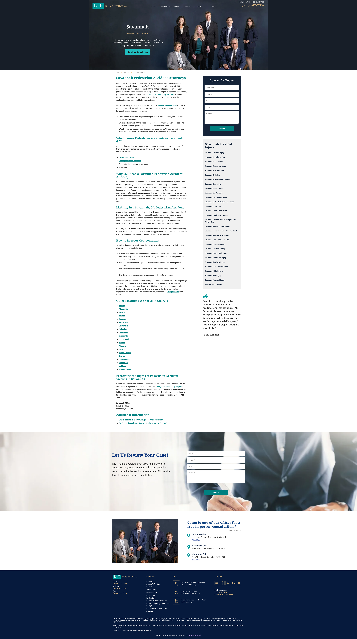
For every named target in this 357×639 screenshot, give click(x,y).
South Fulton (124, 359)
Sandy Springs (125, 353)
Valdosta (122, 366)
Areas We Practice (153, 584)
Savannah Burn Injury (213, 184)
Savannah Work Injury (213, 276)
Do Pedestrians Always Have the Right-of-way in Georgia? (143, 423)
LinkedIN (216, 583)
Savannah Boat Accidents (214, 171)
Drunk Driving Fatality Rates (156, 608)
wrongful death (173, 292)
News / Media (151, 592)
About (153, 6)
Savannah (126, 72)
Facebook (222, 583)
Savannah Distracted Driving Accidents (219, 202)
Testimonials (151, 590)
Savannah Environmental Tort (216, 211)
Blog (175, 576)
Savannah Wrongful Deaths (215, 280)
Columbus (123, 329)
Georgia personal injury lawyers (169, 386)
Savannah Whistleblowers (214, 271)
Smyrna (122, 356)
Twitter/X (227, 583)
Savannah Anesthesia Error (215, 157)
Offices (198, 6)
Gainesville (123, 336)
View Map (196, 540)
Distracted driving (126, 157)
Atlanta (122, 316)
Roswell (122, 349)
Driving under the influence (130, 161)
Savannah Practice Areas (170, 6)
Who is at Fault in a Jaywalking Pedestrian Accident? (141, 420)
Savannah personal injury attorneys (160, 94)
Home (117, 72)
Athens (122, 312)
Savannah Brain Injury (213, 175)
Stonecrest (123, 363)
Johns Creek (124, 339)
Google (233, 583)
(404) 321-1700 (120, 583)
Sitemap (150, 576)
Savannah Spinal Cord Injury (215, 258)
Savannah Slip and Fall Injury (216, 253)
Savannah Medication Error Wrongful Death (221, 231)
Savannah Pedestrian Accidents (217, 240)
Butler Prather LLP (110, 6)
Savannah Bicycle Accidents (215, 166)
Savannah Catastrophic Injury (216, 197)
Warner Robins (125, 369)
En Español (150, 598)
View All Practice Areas (213, 284)
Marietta (122, 346)
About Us (149, 581)
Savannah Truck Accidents (215, 262)
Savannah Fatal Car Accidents (216, 215)
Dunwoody (123, 332)
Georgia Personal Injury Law (156, 601)
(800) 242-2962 (120, 588)
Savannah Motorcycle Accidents (217, 235)
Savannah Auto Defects (214, 162)
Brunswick (123, 326)
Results (188, 6)
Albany (122, 306)
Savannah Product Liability (215, 249)
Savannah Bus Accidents (214, 188)
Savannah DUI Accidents (214, 206)
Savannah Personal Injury (214, 153)
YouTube (239, 583)
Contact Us (211, 6)
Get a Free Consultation (137, 52)
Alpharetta (123, 309)
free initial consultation (167, 105)
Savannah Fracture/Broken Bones (217, 179)
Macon (122, 342)
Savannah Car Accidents (214, 193)
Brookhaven (124, 322)
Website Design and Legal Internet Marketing (170, 635)
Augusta (122, 319)
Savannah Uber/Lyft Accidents (216, 267)
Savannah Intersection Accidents (217, 226)
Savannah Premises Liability (215, 244)
